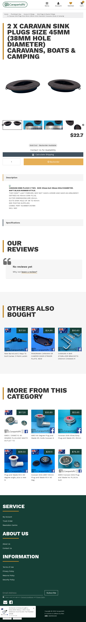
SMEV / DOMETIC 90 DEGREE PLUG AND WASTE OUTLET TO (16, 438)
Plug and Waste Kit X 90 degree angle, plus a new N (15, 477)
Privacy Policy (8, 571)
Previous (6, 88)
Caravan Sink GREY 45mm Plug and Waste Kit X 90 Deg (42, 477)
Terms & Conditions (27, 597)
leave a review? (29, 272)
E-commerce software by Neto (54, 613)
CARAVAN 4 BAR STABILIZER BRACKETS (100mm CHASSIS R (68, 356)
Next (79, 88)
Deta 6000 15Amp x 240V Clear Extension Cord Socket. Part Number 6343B (21, 611)
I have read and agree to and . (25, 597)
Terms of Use (8, 567)
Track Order (8, 521)
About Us (6, 544)
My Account (7, 517)
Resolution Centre (10, 525)
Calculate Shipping (44, 154)
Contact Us (7, 548)
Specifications (13, 222)
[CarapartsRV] (15, 4)
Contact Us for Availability (43, 150)
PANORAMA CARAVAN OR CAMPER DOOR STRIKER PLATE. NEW (42, 356)
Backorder (54, 162)
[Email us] (5, 602)
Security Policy (9, 580)
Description (11, 177)
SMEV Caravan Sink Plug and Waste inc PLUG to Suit (68, 477)
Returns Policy (8, 576)
